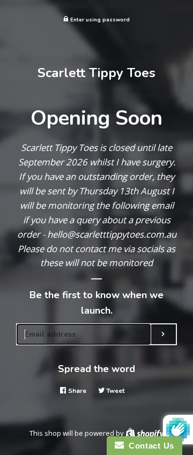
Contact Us (149, 445)
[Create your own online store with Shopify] (144, 433)
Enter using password (99, 19)
